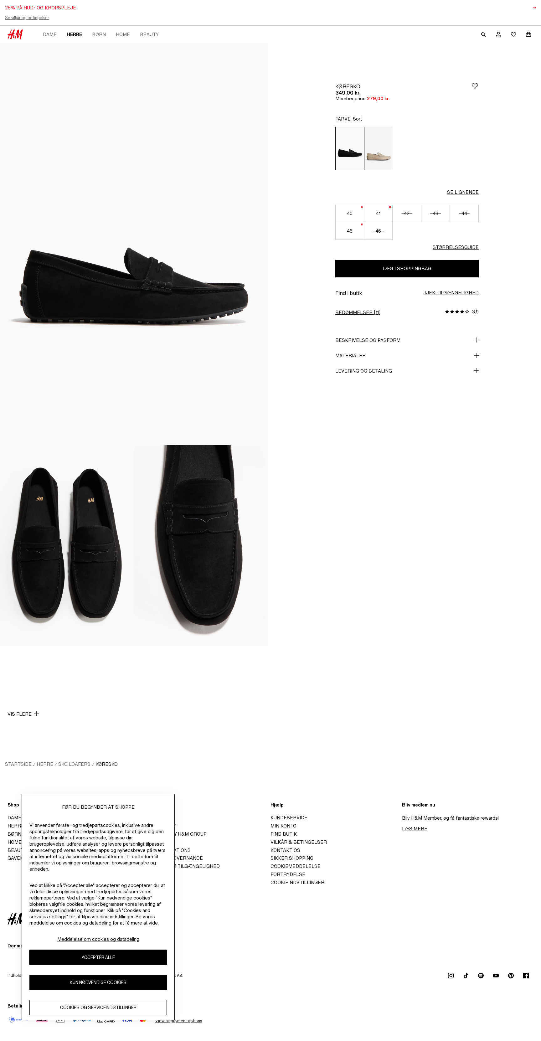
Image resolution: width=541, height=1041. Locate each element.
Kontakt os (285, 850)
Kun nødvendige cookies (98, 982)
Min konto (283, 825)
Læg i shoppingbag (407, 268)
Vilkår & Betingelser (298, 842)
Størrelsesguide (456, 247)
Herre (74, 34)
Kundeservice (288, 817)
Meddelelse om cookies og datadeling (98, 939)
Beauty (149, 34)
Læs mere (414, 828)
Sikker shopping (291, 858)
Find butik (283, 834)
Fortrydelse (287, 874)
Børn (99, 34)
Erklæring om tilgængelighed (179, 866)
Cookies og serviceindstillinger (98, 1007)
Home (123, 34)
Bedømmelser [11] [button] (357, 312)
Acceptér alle (98, 957)
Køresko (106, 764)
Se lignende (463, 192)
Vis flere (20, 714)
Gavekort (20, 858)
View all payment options (178, 1020)
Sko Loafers (74, 764)
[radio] (349, 148)
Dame (50, 34)
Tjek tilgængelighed (451, 292)
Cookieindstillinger (297, 882)
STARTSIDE (18, 764)
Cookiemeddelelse (295, 866)
